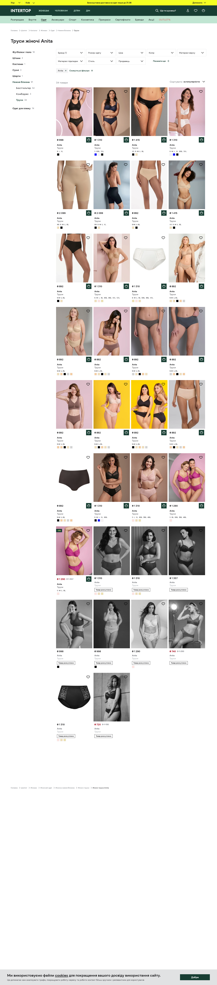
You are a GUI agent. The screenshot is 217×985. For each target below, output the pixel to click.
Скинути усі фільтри (79, 71)
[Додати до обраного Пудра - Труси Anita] (126, 311)
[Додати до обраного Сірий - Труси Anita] (163, 311)
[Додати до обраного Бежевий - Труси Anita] (88, 165)
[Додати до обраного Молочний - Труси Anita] (163, 238)
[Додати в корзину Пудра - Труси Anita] (126, 359)
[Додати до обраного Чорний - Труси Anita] (88, 92)
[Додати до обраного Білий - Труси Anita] (201, 92)
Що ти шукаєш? (168, 11)
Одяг (53, 30)
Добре (195, 977)
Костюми (18, 64)
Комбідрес (22, 94)
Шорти (17, 76)
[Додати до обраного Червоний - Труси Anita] (163, 531)
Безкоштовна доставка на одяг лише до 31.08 (109, 3)
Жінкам (44, 30)
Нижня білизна (64, 30)
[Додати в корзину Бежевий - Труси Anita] (88, 213)
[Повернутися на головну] (21, 10)
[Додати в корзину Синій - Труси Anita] (126, 140)
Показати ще (159, 61)
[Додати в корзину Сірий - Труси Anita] (164, 359)
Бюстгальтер (23, 88)
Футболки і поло (22, 52)
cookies (61, 975)
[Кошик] (203, 11)
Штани (16, 58)
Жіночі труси (83, 788)
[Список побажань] (196, 11)
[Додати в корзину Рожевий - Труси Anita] (164, 505)
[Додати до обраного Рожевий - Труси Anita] (163, 457)
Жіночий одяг (46, 788)
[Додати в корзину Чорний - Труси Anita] (88, 140)
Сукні (16, 70)
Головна (14, 30)
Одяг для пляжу (22, 108)
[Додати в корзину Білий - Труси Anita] (201, 140)
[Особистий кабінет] (188, 11)
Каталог (33, 30)
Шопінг (24, 30)
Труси (19, 100)
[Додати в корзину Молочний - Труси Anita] (164, 286)
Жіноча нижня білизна (65, 788)
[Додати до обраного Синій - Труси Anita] (126, 92)
